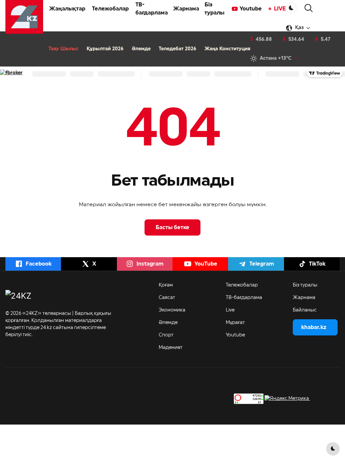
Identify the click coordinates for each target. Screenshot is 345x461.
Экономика (172, 310)
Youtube (251, 8)
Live (230, 310)
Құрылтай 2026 (105, 49)
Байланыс (305, 310)
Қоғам (166, 285)
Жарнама (186, 8)
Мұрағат (235, 322)
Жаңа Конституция (227, 49)
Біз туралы (214, 9)
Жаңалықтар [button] (67, 8)
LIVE (280, 8)
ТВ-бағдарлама (151, 9)
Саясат (167, 297)
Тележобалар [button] (110, 8)
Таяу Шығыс (64, 49)
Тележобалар (242, 285)
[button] (309, 8)
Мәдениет (171, 347)
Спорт (166, 335)
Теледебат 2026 (177, 49)
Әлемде (141, 49)
